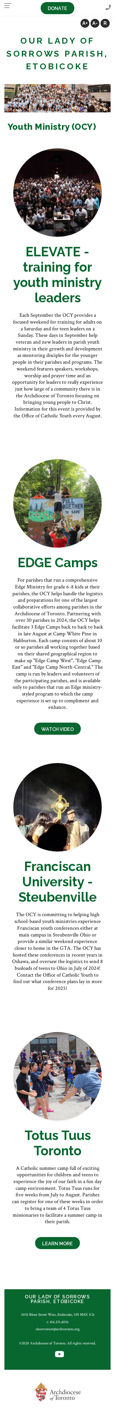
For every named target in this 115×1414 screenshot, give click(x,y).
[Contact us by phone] (108, 8)
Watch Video (57, 729)
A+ (85, 23)
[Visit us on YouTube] (59, 1354)
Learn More (57, 1243)
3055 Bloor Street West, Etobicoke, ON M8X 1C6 (57, 1314)
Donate (57, 8)
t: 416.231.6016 (57, 1322)
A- (95, 23)
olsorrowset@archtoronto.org (58, 1329)
